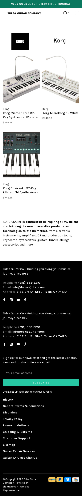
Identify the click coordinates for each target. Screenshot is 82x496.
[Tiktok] (25, 300)
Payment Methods (16, 425)
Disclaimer (11, 412)
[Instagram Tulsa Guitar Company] (11, 300)
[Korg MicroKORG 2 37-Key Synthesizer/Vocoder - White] (21, 80)
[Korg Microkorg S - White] (60, 80)
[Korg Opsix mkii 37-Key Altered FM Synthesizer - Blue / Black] (21, 155)
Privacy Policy (12, 419)
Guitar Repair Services (19, 451)
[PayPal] (51, 481)
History (8, 399)
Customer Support (16, 438)
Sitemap (9, 444)
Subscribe (41, 382)
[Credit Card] (75, 481)
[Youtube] (18, 300)
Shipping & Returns (17, 432)
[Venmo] (67, 481)
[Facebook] (4, 300)
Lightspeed (9, 486)
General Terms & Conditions (23, 406)
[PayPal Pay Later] (60, 481)
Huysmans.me (11, 490)
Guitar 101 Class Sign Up (20, 457)
